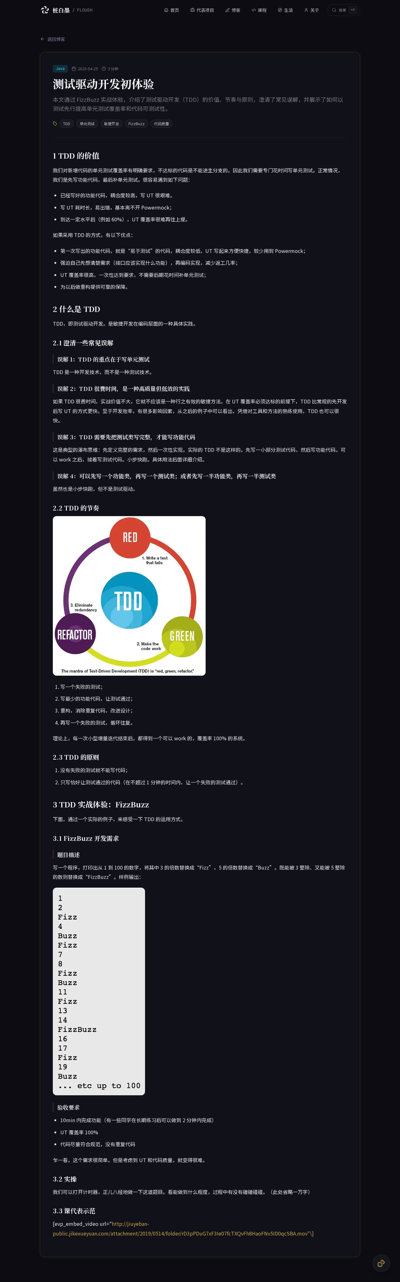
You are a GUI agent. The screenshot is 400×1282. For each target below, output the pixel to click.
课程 (262, 10)
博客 (236, 10)
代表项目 (205, 10)
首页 (174, 10)
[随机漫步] (381, 1263)
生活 (288, 10)
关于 (314, 10)
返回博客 (56, 39)
